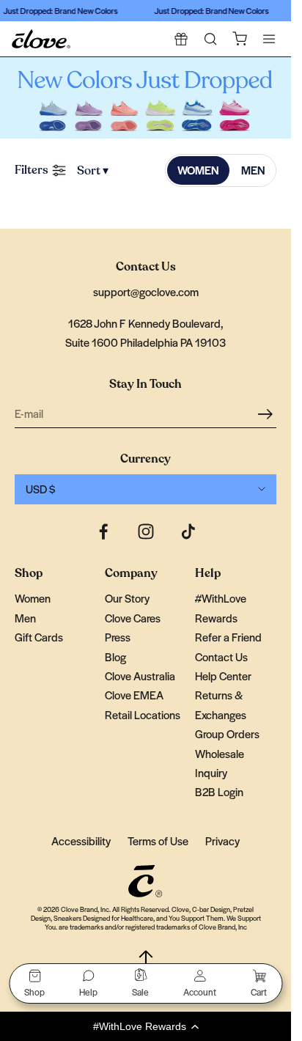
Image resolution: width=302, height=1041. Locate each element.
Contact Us (221, 656)
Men (25, 617)
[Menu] (269, 39)
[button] (145, 1026)
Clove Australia (140, 675)
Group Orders (227, 733)
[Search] (210, 39)
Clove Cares (133, 617)
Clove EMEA (134, 694)
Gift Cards (39, 636)
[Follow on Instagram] (145, 531)
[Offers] (181, 39)
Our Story (127, 598)
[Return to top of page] (145, 960)
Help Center (223, 675)
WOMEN (198, 169)
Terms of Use (158, 840)
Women (33, 598)
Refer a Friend (228, 636)
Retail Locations (142, 714)
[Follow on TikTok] (188, 531)
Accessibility (81, 840)
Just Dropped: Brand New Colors (58, 10)
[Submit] (267, 413)
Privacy (222, 840)
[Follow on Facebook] (103, 531)
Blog (115, 656)
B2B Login (219, 791)
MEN (253, 169)
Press (117, 636)
